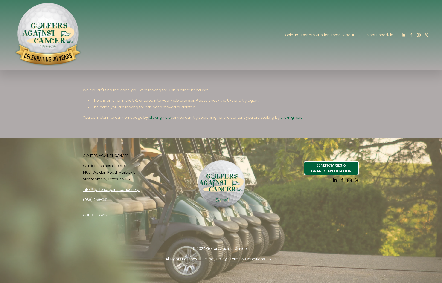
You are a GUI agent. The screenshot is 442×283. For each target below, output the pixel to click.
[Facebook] (411, 35)
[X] (426, 35)
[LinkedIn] (403, 35)
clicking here (160, 117)
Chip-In (291, 35)
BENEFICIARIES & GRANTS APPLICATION (331, 168)
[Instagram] (418, 35)
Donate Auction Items (320, 35)
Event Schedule (379, 35)
